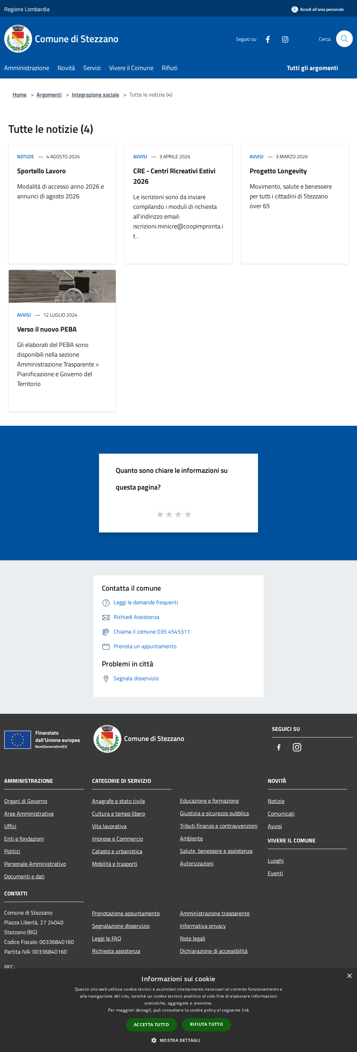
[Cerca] (344, 38)
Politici (12, 851)
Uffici (10, 826)
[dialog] (178, 1010)
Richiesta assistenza (116, 951)
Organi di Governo (25, 801)
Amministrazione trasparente (215, 913)
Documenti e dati (24, 876)
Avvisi (140, 156)
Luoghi (276, 860)
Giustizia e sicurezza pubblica (214, 813)
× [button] (349, 976)
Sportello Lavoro (41, 170)
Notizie (25, 156)
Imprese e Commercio (117, 838)
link (245, 1010)
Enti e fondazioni (24, 838)
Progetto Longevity (278, 170)
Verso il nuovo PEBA (47, 329)
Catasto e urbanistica (117, 851)
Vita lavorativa (109, 826)
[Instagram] (282, 38)
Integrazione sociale (95, 94)
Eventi (275, 873)
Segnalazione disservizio (121, 926)
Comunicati (281, 813)
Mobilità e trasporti (114, 864)
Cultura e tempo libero (118, 813)
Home (19, 94)
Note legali (192, 938)
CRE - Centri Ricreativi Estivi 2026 (174, 176)
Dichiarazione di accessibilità (214, 951)
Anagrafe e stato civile (118, 801)
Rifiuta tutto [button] (206, 1024)
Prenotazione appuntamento (126, 913)
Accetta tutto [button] (151, 1025)
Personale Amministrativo (35, 864)
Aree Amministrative (29, 813)
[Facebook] (265, 38)
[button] (178, 1040)
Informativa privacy (203, 926)
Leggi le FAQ (106, 938)
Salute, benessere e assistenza (216, 851)
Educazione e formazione (209, 800)
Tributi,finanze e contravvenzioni (219, 826)
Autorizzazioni (197, 863)
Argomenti (49, 94)
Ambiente (191, 838)
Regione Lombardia (27, 9)
